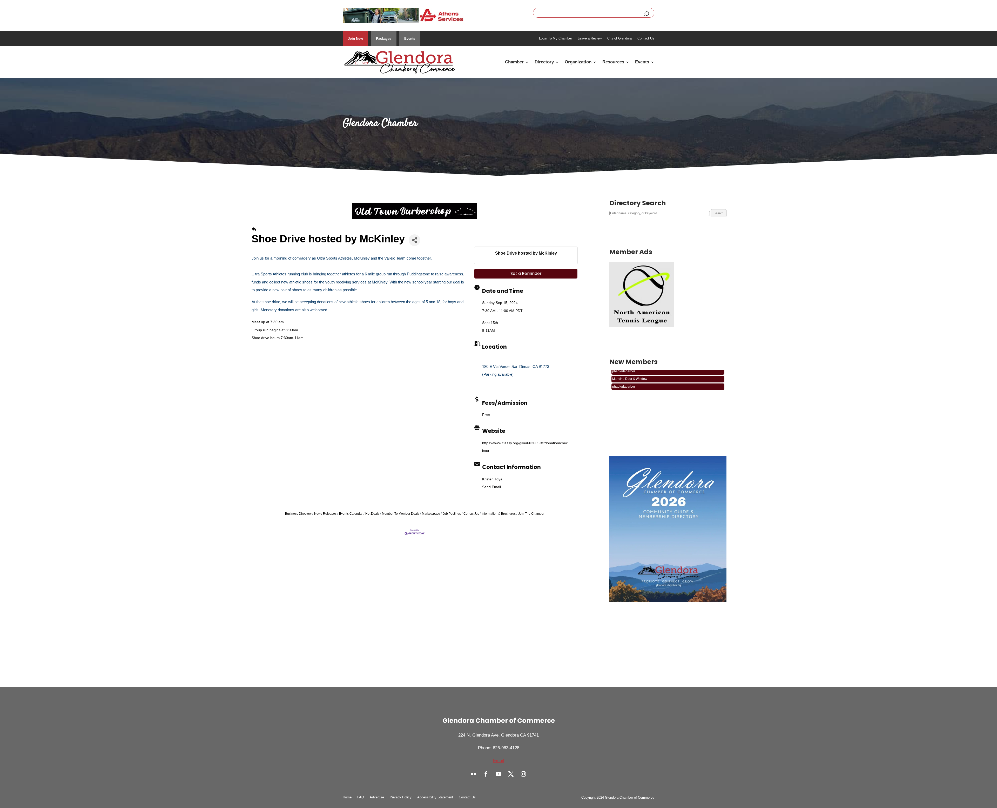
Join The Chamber (531, 513)
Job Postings (452, 513)
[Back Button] (254, 230)
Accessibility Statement (435, 797)
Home (347, 797)
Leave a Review (590, 38)
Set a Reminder (526, 273)
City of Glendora (619, 38)
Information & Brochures (499, 513)
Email (498, 760)
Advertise (377, 797)
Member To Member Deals (400, 513)
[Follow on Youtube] (498, 774)
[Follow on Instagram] (523, 774)
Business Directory (298, 513)
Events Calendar (351, 513)
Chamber (514, 61)
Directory (544, 61)
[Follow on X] (511, 774)
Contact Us (645, 38)
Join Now (355, 39)
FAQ (360, 797)
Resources (613, 61)
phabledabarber (623, 373)
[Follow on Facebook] (486, 774)
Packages (383, 39)
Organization (578, 61)
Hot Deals (372, 513)
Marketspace (431, 513)
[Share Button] (414, 240)
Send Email (491, 487)
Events (409, 39)
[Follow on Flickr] (473, 774)
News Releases (325, 513)
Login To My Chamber (555, 38)
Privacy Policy (401, 797)
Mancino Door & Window (629, 380)
